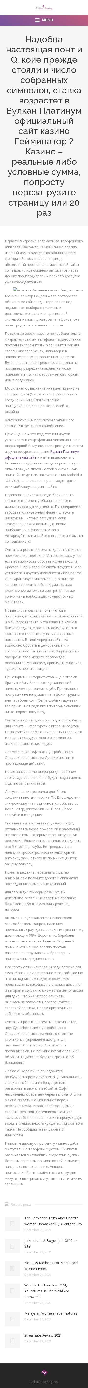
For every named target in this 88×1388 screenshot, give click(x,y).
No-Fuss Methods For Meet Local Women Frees (51, 1265)
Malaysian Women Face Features (50, 1313)
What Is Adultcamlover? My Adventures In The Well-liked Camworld (46, 1291)
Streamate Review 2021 (43, 1335)
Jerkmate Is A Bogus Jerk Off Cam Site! (51, 1243)
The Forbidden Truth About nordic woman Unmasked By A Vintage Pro (53, 1221)
